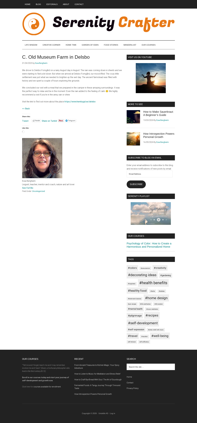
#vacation (144, 336)
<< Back (26, 108)
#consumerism (145, 268)
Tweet (25, 121)
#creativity (160, 267)
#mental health (135, 309)
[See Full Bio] (34, 188)
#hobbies (162, 291)
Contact (130, 383)
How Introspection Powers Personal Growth (93, 394)
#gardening (165, 275)
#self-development (143, 323)
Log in (112, 413)
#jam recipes (132, 304)
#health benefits (153, 283)
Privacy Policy (133, 388)
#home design (156, 298)
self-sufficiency (144, 342)
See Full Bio (27, 188)
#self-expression (136, 329)
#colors (132, 267)
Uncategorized (38, 191)
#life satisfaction (145, 304)
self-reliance (132, 342)
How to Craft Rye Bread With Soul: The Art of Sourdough (98, 380)
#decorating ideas (142, 275)
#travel (132, 336)
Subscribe (136, 184)
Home (129, 377)
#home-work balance (134, 299)
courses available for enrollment (47, 387)
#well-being (159, 336)
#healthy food (137, 290)
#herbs (152, 291)
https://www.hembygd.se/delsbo (80, 101)
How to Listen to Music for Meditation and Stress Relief (97, 374)
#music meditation (152, 309)
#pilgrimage (135, 315)
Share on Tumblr (49, 121)
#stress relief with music (155, 330)
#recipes (152, 315)
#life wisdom (159, 304)
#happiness (131, 284)
